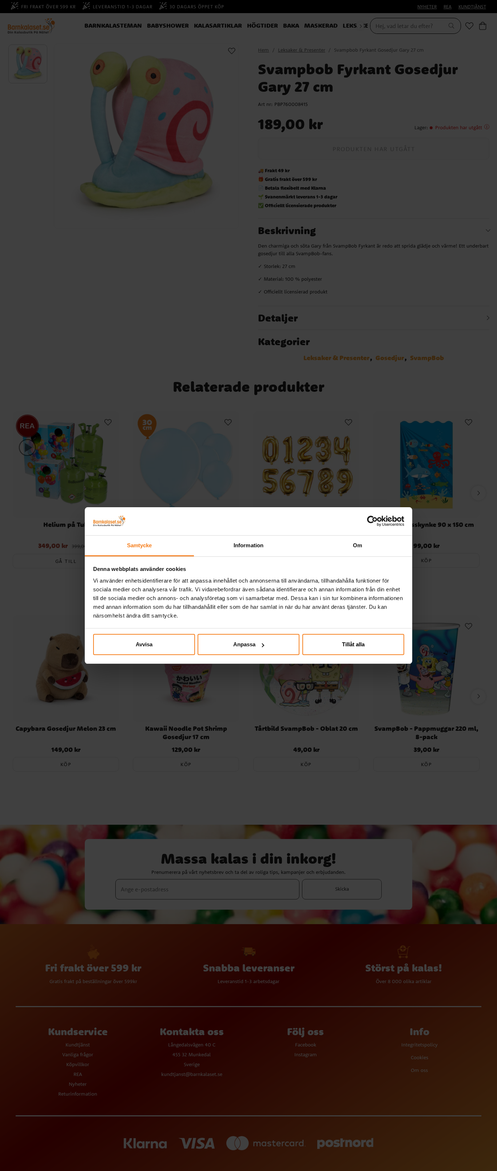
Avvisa (144, 644)
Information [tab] (248, 545)
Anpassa (244, 644)
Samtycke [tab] (139, 545)
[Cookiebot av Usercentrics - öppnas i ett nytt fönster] (372, 521)
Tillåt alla (353, 644)
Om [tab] (357, 545)
